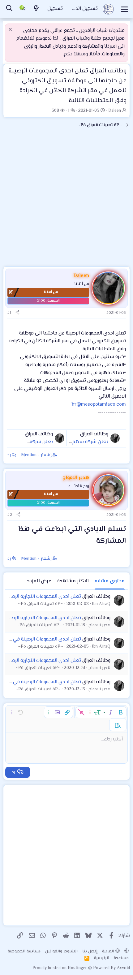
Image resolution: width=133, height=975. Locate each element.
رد (9, 455)
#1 (9, 313)
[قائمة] (124, 9)
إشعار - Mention (36, 455)
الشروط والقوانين (61, 951)
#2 (9, 515)
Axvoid (123, 968)
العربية (108, 951)
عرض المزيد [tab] (39, 581)
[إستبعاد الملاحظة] (11, 30)
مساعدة (121, 958)
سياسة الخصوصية (24, 951)
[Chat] (22, 9)
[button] (120, 712)
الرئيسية (101, 958)
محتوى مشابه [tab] (110, 581)
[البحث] (9, 9)
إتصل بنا (89, 951)
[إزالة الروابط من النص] (81, 712)
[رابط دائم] (90, 541)
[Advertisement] (66, 199)
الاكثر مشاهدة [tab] (72, 581)
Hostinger (78, 968)
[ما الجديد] (36, 9)
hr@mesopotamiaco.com (99, 404)
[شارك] (17, 313)
